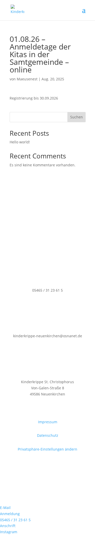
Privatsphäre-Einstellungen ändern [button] (47, 449)
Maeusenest (27, 79)
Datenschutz (47, 435)
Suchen (76, 117)
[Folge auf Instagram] (48, 478)
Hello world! (20, 142)
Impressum (47, 421)
